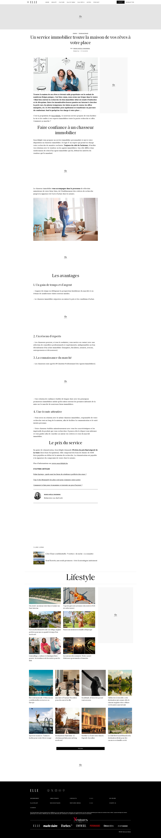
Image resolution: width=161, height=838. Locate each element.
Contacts (73, 798)
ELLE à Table (71, 2)
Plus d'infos (95, 813)
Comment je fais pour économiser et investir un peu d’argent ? (57, 485)
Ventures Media (75, 803)
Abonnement (34, 798)
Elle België (34, 803)
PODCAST (96, 2)
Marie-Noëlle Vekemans (81, 48)
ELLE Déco (81, 2)
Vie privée (112, 798)
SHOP (121, 2)
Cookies (33, 807)
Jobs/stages (54, 798)
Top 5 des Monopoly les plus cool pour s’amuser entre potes (56, 480)
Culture (61, 2)
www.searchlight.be (59, 463)
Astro (89, 2)
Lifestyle (80, 578)
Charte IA (112, 803)
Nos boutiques (55, 803)
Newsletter (130, 2)
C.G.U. (91, 798)
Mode (47, 2)
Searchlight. (56, 116)
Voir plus (80, 748)
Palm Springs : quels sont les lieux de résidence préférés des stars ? (59, 474)
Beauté (54, 2)
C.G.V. (91, 803)
